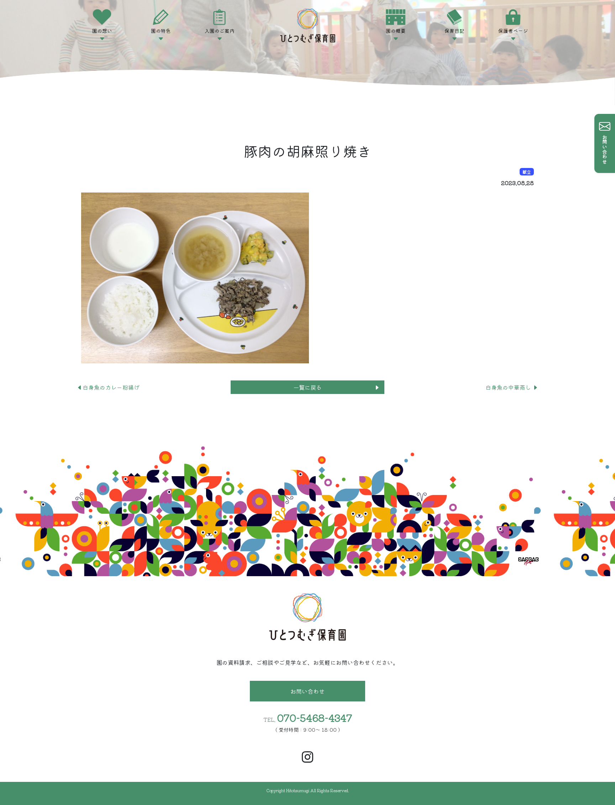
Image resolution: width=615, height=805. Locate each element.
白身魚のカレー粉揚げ (114, 387)
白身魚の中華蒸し (508, 387)
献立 (526, 172)
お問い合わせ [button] (307, 691)
